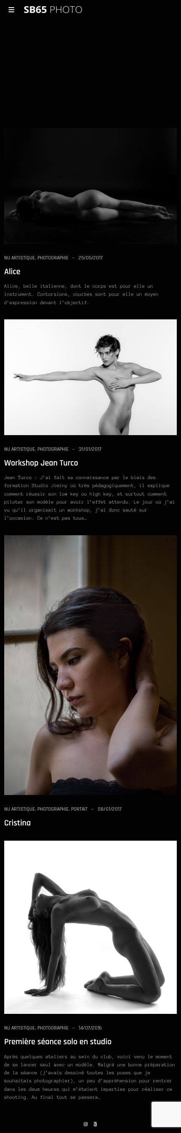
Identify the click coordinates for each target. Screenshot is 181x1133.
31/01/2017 (90, 449)
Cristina (17, 822)
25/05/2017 (91, 258)
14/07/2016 (90, 1028)
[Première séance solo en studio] (90, 926)
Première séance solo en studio (58, 1041)
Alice (12, 271)
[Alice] (90, 185)
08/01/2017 (110, 809)
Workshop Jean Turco (41, 463)
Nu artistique (19, 258)
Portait (79, 809)
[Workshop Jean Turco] (90, 376)
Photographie (53, 258)
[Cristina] (90, 664)
